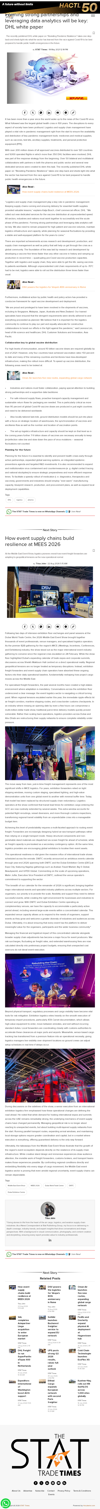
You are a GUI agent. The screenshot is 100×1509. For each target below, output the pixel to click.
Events (51, 1494)
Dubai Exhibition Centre (16, 1192)
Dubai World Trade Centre (54, 1186)
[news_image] (12, 1287)
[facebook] (24, 112)
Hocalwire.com (89, 1505)
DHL (9, 500)
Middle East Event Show (16, 1186)
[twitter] (32, 112)
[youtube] (59, 1483)
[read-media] (13, 192)
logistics (19, 500)
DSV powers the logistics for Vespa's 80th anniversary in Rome (54, 287)
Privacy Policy (64, 1491)
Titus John (50, 1218)
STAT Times (82, 1310)
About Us (16, 1491)
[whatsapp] (40, 112)
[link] (73, 112)
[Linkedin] (49, 112)
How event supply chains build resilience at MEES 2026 (50, 191)
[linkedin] (47, 1483)
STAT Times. (25, 1505)
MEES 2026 (35, 1186)
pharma (30, 500)
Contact (51, 1491)
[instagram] (53, 1483)
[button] (50, 32)
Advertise (27, 1491)
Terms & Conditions (82, 1491)
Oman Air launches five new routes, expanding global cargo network (57, 377)
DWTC (71, 1186)
